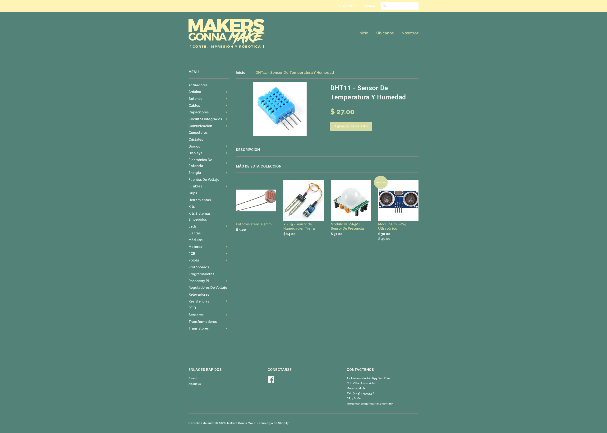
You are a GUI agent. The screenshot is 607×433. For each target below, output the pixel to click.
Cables (194, 105)
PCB (192, 254)
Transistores (199, 328)
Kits (192, 207)
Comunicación (200, 126)
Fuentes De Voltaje (204, 180)
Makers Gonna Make (241, 423)
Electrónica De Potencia (200, 163)
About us (195, 384)
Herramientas (200, 200)
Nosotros (410, 33)
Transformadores (203, 322)
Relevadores (199, 294)
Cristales (196, 139)
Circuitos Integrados (205, 119)
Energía (195, 173)
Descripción (248, 150)
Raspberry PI (199, 281)
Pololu (194, 260)
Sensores (196, 315)
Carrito (348, 6)
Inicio (363, 33)
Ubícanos (385, 33)
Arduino (195, 92)
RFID (192, 308)
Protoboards (199, 267)
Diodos (194, 146)
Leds (192, 226)
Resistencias (199, 301)
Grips (193, 193)
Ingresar (368, 6)
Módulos (195, 240)
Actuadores (198, 85)
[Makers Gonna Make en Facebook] (271, 381)
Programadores (201, 274)
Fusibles (195, 186)
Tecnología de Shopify (273, 423)
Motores (195, 247)
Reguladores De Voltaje (208, 287)
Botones (195, 99)
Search (193, 378)
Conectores (198, 133)
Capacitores (199, 112)
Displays (195, 153)
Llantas (195, 233)
